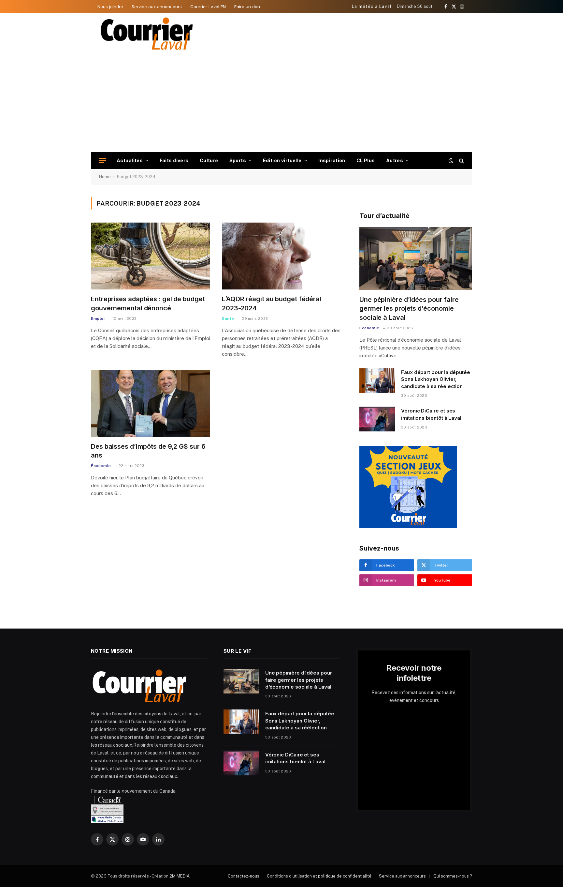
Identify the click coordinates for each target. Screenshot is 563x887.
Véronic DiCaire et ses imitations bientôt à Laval (431, 414)
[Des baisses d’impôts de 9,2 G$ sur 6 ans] (150, 403)
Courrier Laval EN (208, 6)
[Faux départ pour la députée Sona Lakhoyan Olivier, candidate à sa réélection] (377, 380)
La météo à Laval (372, 6)
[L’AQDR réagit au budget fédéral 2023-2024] (281, 256)
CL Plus (365, 160)
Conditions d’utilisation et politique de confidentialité (319, 876)
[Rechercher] (461, 160)
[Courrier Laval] (147, 33)
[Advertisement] (281, 103)
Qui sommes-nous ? (452, 876)
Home (105, 176)
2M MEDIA (179, 876)
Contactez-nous (243, 876)
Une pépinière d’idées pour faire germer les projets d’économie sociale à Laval (409, 308)
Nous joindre (110, 6)
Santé (228, 318)
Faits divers (174, 160)
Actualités (130, 160)
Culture (209, 160)
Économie (101, 465)
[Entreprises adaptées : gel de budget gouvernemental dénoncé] (150, 256)
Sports (237, 160)
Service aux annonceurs (157, 6)
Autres (394, 160)
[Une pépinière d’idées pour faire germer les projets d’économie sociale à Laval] (415, 258)
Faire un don (247, 6)
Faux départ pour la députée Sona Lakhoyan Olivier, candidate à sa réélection (435, 379)
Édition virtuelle (282, 160)
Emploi (98, 318)
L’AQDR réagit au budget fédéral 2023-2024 (271, 303)
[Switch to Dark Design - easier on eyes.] (451, 160)
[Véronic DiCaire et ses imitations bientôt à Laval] (377, 419)
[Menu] (102, 160)
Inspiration (331, 160)
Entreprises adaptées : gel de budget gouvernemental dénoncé (148, 303)
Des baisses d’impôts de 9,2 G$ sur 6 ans (148, 451)
